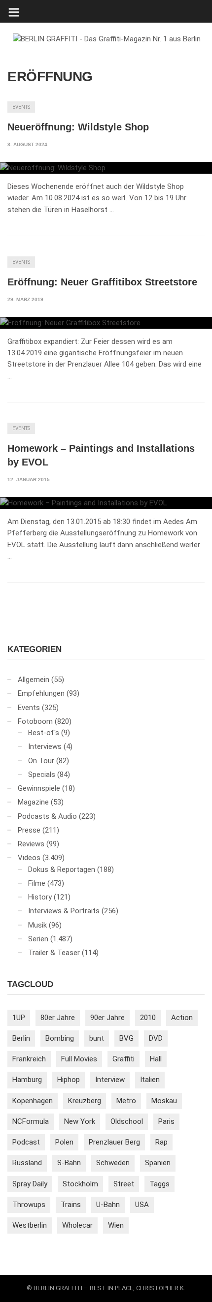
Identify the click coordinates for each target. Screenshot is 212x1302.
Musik (37, 925)
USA (142, 1204)
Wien (116, 1225)
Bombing (59, 1038)
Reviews (31, 843)
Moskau (164, 1100)
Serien (38, 938)
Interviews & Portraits (64, 910)
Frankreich (29, 1058)
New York (79, 1121)
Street (123, 1183)
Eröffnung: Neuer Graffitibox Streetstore (102, 282)
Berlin (21, 1038)
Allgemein (33, 679)
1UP (18, 1017)
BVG (126, 1038)
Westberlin (29, 1225)
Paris (166, 1121)
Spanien (158, 1162)
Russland (27, 1162)
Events (21, 107)
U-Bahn (108, 1204)
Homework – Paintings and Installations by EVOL (101, 455)
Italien (150, 1079)
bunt (96, 1038)
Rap (161, 1142)
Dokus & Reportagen (61, 869)
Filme (36, 883)
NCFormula (30, 1121)
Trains (71, 1204)
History (40, 897)
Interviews (45, 746)
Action (182, 1017)
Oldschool (126, 1121)
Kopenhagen (32, 1100)
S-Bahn (69, 1162)
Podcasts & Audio (47, 816)
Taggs (159, 1183)
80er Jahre (57, 1017)
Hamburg (27, 1079)
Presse (29, 830)
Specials (41, 774)
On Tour (41, 760)
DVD (156, 1038)
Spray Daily (29, 1183)
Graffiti (123, 1058)
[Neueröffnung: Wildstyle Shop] (106, 168)
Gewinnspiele (39, 788)
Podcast (26, 1142)
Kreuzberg (84, 1100)
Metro (126, 1100)
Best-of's (43, 732)
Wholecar (77, 1225)
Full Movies (79, 1058)
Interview (110, 1079)
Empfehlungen (41, 693)
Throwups (28, 1204)
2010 (148, 1017)
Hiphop (68, 1079)
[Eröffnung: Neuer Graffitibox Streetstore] (106, 323)
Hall (156, 1058)
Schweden (113, 1162)
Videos (29, 857)
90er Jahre (107, 1017)
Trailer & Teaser (54, 952)
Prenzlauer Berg (114, 1142)
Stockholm (80, 1183)
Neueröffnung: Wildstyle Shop (78, 127)
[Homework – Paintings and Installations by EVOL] (106, 503)
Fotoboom (35, 721)
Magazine (33, 802)
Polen (64, 1142)
